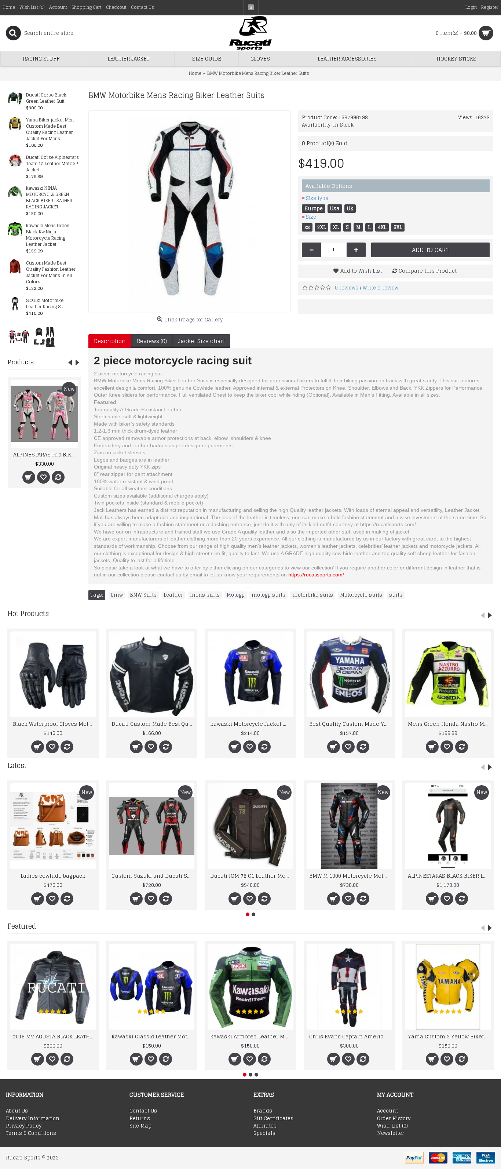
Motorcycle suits (361, 595)
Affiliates (265, 1126)
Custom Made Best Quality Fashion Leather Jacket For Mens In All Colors (51, 272)
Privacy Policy (23, 1126)
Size (311, 217)
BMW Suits (143, 595)
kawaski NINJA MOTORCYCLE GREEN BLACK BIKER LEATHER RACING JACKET (49, 198)
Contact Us (143, 1111)
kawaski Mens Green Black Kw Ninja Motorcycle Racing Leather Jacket (47, 235)
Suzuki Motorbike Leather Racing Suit (46, 303)
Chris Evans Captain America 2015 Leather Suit (350, 1036)
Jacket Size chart (201, 341)
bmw (117, 595)
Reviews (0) (152, 341)
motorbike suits (312, 595)
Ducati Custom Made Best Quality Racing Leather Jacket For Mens (152, 723)
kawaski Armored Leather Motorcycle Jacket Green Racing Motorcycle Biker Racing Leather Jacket (251, 1036)
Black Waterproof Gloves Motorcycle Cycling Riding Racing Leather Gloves (54, 723)
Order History (393, 1118)
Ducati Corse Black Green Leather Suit (46, 98)
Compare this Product (428, 270)
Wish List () (392, 1126)
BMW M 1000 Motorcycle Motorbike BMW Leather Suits (350, 875)
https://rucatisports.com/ (316, 575)
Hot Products (28, 613)
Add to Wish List (361, 270)
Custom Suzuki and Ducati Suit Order (152, 875)
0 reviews (346, 288)
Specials (264, 1133)
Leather (173, 595)
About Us (17, 1111)
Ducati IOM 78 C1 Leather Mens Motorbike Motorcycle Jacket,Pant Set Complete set (251, 875)
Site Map (140, 1126)
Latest (16, 765)
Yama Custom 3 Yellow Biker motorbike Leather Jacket (449, 1036)
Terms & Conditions (31, 1133)
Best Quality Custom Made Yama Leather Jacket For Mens (350, 723)
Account (387, 1111)
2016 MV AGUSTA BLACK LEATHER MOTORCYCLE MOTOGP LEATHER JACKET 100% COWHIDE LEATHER (54, 1036)
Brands (262, 1111)
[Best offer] (19, 336)
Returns (139, 1118)
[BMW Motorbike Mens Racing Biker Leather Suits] (189, 211)
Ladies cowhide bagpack (53, 875)
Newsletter (390, 1133)
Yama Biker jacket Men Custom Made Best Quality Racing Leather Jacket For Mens (50, 129)
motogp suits (268, 595)
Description (110, 341)
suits (395, 595)
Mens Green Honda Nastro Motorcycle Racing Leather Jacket (449, 723)
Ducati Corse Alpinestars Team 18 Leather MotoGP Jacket (52, 164)
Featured (21, 926)
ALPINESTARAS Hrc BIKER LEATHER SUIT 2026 (45, 454)
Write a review (380, 288)
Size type (317, 198)
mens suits (205, 595)
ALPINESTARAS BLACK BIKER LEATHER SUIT (449, 875)
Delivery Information (32, 1118)
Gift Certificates (273, 1118)
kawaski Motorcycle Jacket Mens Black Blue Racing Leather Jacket (251, 723)
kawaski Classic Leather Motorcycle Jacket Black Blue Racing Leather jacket (152, 1036)
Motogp (236, 595)
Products (21, 362)
